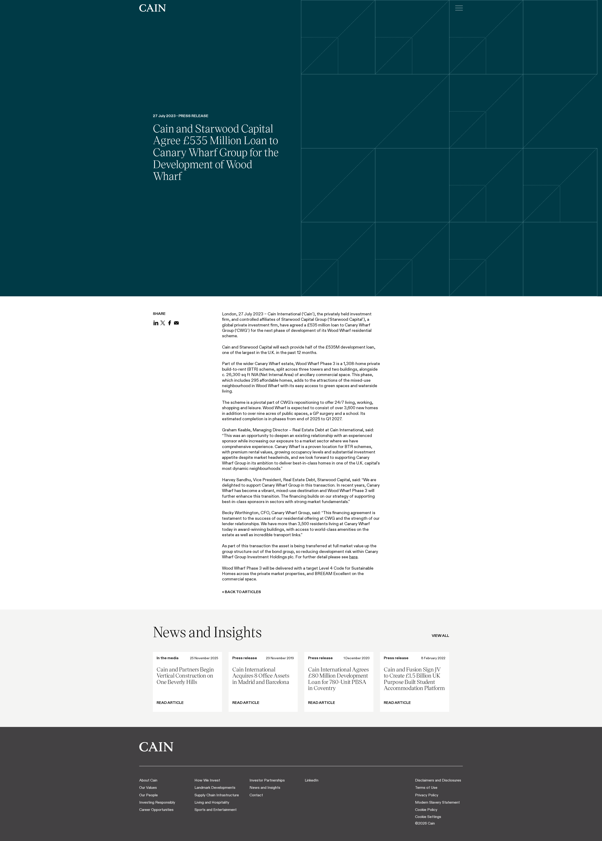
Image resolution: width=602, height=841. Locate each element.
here (353, 556)
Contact (256, 795)
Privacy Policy (426, 795)
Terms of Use (426, 787)
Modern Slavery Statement (437, 802)
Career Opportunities (156, 809)
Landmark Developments (214, 787)
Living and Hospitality (211, 802)
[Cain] (152, 8)
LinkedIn (311, 780)
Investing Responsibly (157, 802)
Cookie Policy (426, 809)
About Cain (148, 780)
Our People (148, 795)
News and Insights (265, 787)
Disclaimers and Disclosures (438, 780)
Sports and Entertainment (215, 809)
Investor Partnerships (267, 780)
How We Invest (207, 780)
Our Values (148, 787)
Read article (170, 702)
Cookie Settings (428, 816)
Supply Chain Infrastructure (216, 795)
